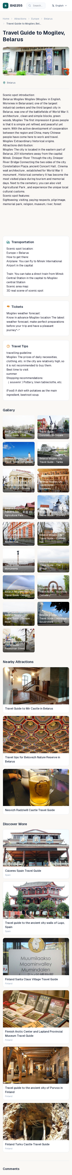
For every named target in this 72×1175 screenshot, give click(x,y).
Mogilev (18, 99)
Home (6, 18)
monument (9, 175)
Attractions (20, 18)
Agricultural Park (14, 187)
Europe (35, 18)
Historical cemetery (31, 175)
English (60, 5)
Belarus (48, 18)
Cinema (62, 166)
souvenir (15, 382)
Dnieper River (20, 158)
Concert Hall (47, 166)
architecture (11, 116)
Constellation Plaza (15, 166)
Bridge (14, 162)
